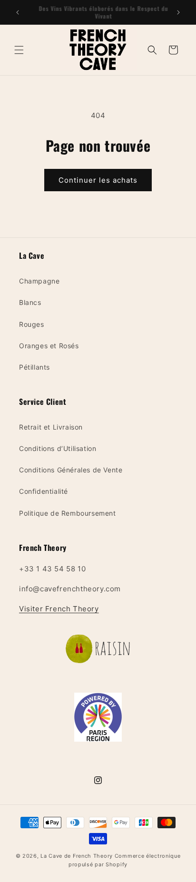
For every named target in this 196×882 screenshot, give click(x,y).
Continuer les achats (98, 180)
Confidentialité (43, 491)
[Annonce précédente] (17, 12)
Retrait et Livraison (51, 427)
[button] (19, 49)
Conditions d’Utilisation (57, 448)
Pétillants (34, 367)
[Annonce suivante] (178, 12)
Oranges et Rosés (49, 346)
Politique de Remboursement (67, 513)
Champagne (39, 281)
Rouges (31, 324)
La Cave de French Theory (76, 856)
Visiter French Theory (59, 608)
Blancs (30, 302)
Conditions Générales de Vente (70, 470)
